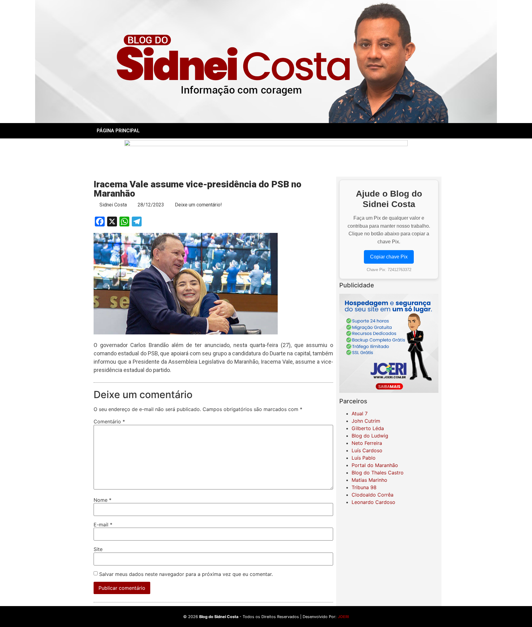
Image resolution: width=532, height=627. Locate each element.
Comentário (109, 421)
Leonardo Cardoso (373, 502)
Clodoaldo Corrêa (372, 495)
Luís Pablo (364, 458)
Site (98, 549)
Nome (102, 499)
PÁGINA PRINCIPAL (118, 131)
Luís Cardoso (367, 450)
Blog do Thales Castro (378, 472)
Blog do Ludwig (370, 436)
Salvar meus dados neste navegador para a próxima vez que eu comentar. (186, 574)
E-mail (103, 524)
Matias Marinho (369, 480)
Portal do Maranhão (375, 465)
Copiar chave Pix (389, 256)
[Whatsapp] (405, 130)
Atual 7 (360, 413)
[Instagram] (389, 130)
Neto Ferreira (367, 443)
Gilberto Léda (368, 428)
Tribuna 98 (364, 487)
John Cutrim (366, 421)
